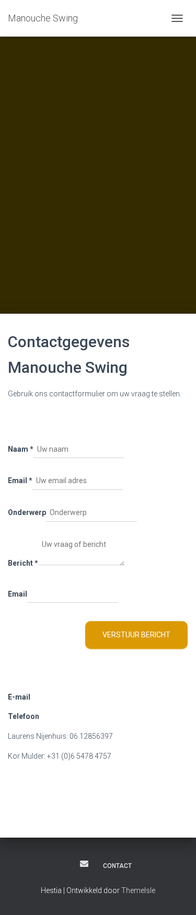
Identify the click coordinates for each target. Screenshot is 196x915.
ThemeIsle (138, 890)
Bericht (23, 563)
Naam (20, 449)
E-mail (84, 863)
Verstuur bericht (136, 635)
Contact (117, 866)
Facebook (64, 865)
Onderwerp (27, 512)
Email (20, 480)
